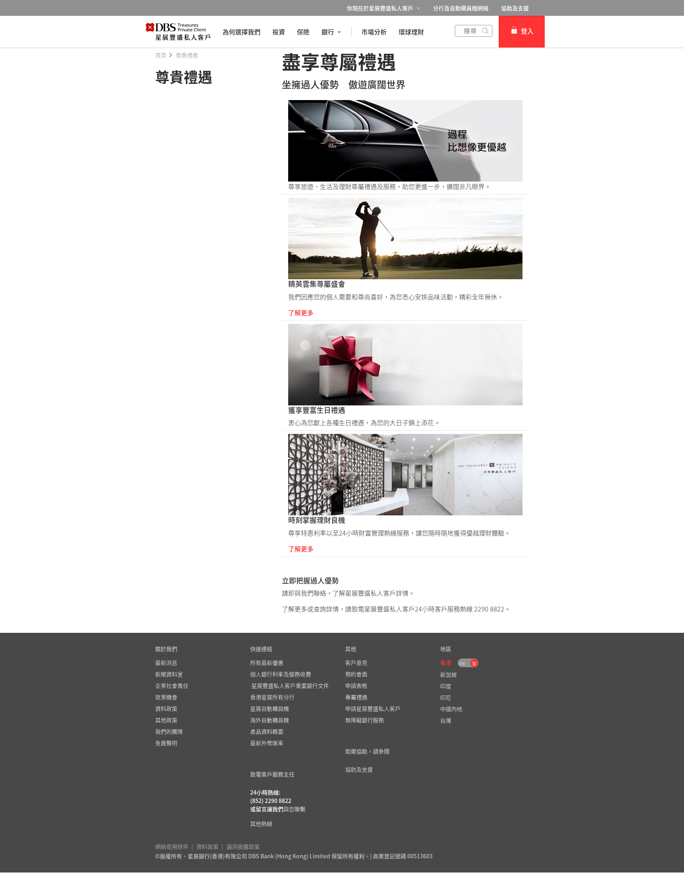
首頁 (160, 55)
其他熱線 (261, 823)
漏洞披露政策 (243, 846)
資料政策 (207, 846)
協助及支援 (515, 8)
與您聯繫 (294, 809)
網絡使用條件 (171, 846)
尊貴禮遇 (187, 55)
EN (462, 663)
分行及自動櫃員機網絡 (460, 8)
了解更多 (301, 312)
